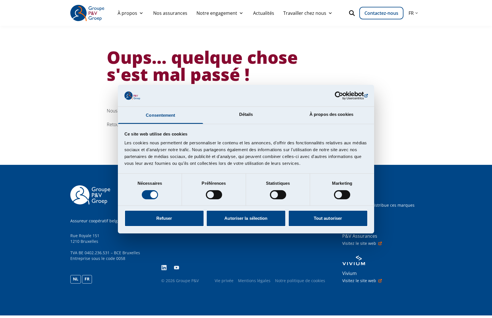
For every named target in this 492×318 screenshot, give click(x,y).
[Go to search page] (353, 13)
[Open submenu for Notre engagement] (241, 13)
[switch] (214, 194)
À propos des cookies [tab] (331, 114)
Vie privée (224, 280)
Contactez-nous (381, 13)
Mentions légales (254, 280)
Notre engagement (216, 13)
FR (87, 279)
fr (411, 13)
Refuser (164, 218)
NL (75, 279)
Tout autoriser (328, 218)
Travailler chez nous (304, 13)
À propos (127, 13)
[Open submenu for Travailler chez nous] (330, 13)
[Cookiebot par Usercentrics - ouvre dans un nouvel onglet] (343, 95)
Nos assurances (170, 13)
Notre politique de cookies (300, 280)
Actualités (263, 13)
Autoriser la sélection (245, 218)
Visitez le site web (359, 243)
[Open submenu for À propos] (141, 13)
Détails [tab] (246, 114)
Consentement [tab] (160, 115)
